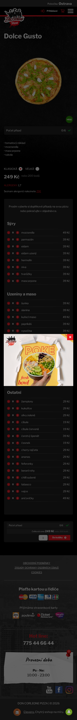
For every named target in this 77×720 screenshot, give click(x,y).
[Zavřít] (70, 337)
